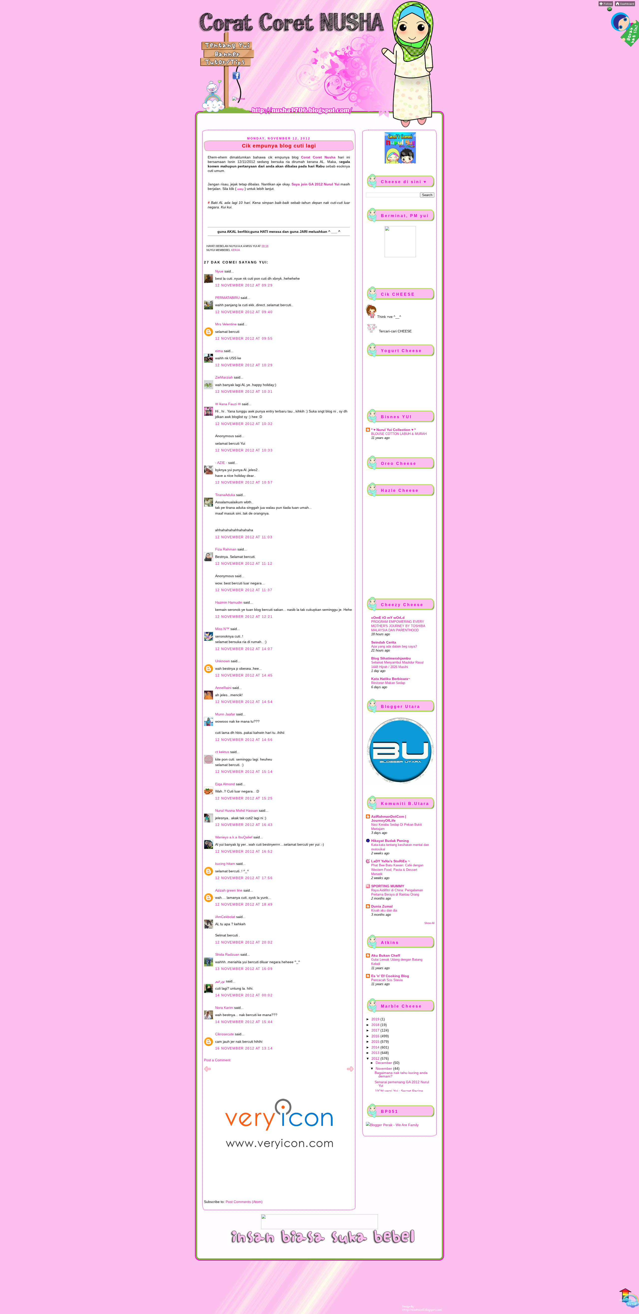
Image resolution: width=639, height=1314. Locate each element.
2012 (375, 1058)
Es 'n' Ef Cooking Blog (390, 976)
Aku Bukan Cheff (385, 955)
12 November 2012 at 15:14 (244, 772)
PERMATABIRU (227, 298)
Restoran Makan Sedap (388, 683)
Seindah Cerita (383, 642)
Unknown (222, 661)
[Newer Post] (207, 1071)
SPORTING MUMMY (387, 886)
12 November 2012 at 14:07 (244, 649)
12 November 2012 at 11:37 (243, 590)
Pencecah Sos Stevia (387, 980)
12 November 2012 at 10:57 (244, 482)
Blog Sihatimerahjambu (391, 658)
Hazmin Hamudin (228, 602)
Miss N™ (222, 629)
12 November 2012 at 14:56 (244, 740)
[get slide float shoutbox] (609, 10)
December (384, 1063)
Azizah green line (228, 890)
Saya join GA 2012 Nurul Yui (315, 184)
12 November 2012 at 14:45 (244, 675)
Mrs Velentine (226, 324)
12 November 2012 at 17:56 (244, 878)
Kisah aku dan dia (384, 910)
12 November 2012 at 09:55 (244, 338)
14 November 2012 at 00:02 (244, 995)
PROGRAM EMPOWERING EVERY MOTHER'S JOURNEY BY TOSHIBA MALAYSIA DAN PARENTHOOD (398, 626)
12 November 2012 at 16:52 (244, 851)
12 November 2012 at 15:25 (244, 798)
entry (240, 189)
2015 (375, 1042)
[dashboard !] (625, 5)
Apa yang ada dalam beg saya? (394, 646)
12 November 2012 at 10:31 (244, 392)
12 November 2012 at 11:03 (243, 537)
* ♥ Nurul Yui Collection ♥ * (393, 430)
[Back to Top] (629, 1298)
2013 (375, 1053)
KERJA (235, 250)
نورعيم (220, 981)
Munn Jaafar (225, 714)
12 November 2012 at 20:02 (244, 942)
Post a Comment (217, 1060)
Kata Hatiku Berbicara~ (390, 679)
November (384, 1068)
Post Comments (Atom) (244, 1202)
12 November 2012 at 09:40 (244, 312)
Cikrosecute (224, 1034)
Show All (429, 922)
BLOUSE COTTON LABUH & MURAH (399, 434)
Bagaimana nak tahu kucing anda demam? (401, 1074)
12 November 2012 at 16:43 (244, 825)
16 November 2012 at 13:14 (244, 1048)
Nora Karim (224, 1008)
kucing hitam (225, 864)
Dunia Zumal (382, 906)
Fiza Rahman (225, 549)
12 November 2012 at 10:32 (244, 424)
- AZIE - (221, 463)
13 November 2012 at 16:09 (244, 969)
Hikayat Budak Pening (390, 841)
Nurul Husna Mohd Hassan (236, 810)
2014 (375, 1047)
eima (219, 351)
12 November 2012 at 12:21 (244, 617)
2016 (375, 1036)
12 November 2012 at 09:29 (244, 285)
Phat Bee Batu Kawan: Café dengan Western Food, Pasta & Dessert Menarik (397, 869)
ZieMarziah (224, 377)
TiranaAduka (225, 495)
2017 (375, 1030)
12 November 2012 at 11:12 (243, 563)
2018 (375, 1025)
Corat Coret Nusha (318, 157)
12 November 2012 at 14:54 (244, 702)
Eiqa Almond (225, 784)
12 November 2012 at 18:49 (244, 904)
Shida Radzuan (227, 954)
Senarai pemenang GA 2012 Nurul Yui (402, 1083)
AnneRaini (223, 688)
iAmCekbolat (225, 917)
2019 (375, 1019)
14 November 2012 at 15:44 (244, 1022)
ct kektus (222, 752)
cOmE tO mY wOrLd (388, 618)
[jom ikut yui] (606, 5)
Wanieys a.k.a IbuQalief (233, 837)
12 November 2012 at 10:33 (244, 450)
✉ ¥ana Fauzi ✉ (228, 404)
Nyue (219, 271)
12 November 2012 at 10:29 (244, 365)
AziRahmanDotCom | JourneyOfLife (388, 818)
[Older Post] (350, 1071)
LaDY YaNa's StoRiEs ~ (390, 861)
